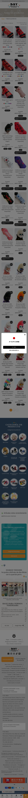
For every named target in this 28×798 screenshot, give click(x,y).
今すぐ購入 (14, 347)
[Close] (25, 334)
